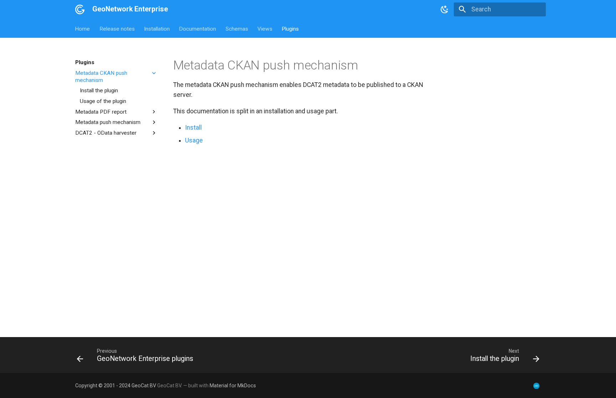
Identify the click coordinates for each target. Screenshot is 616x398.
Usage (194, 140)
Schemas (237, 28)
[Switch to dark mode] (444, 9)
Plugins (290, 28)
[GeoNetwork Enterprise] (80, 9)
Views (264, 28)
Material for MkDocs (233, 385)
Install (193, 127)
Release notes (117, 28)
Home (82, 28)
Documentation (197, 28)
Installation (157, 28)
